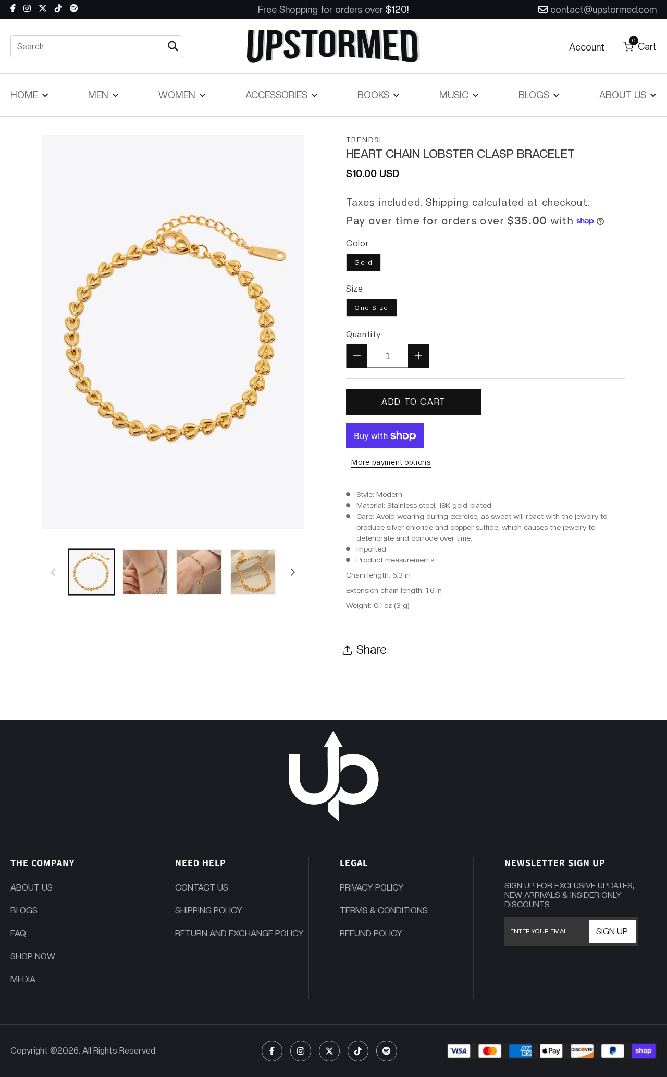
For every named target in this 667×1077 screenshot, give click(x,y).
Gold (363, 262)
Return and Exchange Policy (239, 933)
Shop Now (32, 956)
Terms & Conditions (384, 911)
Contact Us (201, 888)
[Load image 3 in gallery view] (198, 572)
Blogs (24, 911)
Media (22, 979)
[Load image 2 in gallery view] (145, 572)
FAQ (18, 933)
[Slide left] (53, 572)
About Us (31, 888)
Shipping (447, 202)
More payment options (391, 462)
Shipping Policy (208, 911)
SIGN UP (612, 931)
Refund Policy (371, 933)
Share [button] (371, 649)
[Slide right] (292, 572)
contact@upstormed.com (603, 9)
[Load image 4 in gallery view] (253, 572)
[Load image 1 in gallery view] (91, 572)
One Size (371, 307)
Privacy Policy (372, 888)
